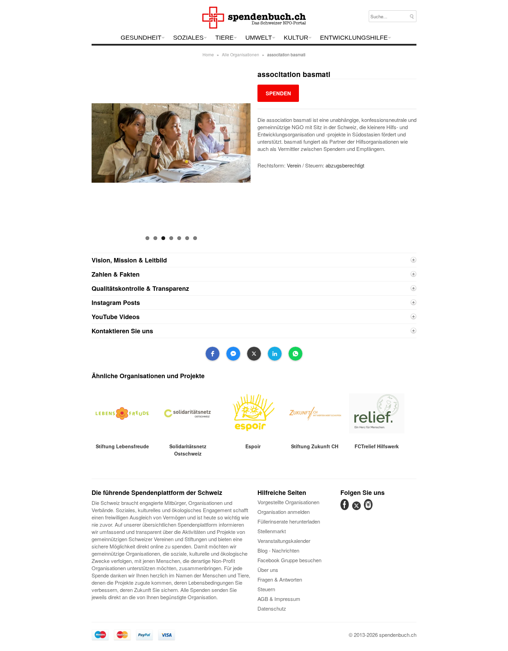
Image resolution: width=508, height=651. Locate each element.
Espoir (253, 446)
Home (208, 54)
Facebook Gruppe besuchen (289, 560)
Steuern (266, 589)
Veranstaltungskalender (283, 540)
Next (256, 154)
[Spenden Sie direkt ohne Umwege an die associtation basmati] (278, 93)
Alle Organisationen (240, 54)
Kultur (296, 37)
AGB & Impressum (278, 598)
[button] (212, 354)
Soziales (188, 37)
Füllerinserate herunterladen (288, 521)
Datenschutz (271, 608)
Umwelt (258, 37)
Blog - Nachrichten (278, 550)
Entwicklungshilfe (354, 37)
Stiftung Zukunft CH (314, 446)
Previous (85, 154)
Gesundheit (141, 37)
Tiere (224, 37)
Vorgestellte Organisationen (288, 502)
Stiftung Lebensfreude (122, 446)
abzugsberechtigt (345, 165)
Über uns (267, 569)
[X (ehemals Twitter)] (357, 509)
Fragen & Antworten (279, 579)
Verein (294, 165)
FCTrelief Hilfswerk (377, 446)
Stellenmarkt (271, 531)
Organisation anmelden (283, 511)
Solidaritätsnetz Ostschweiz (187, 450)
